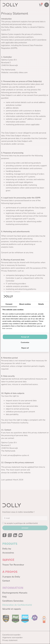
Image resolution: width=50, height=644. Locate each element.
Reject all (25, 348)
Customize (25, 342)
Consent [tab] (9, 304)
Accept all (25, 337)
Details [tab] (41, 304)
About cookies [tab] (25, 304)
